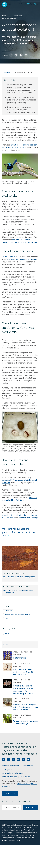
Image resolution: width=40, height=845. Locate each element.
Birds (6, 618)
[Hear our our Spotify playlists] (18, 759)
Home (4, 15)
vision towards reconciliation (18, 839)
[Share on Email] (26, 55)
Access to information (10, 765)
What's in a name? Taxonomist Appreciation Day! (25, 722)
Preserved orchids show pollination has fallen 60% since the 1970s (23, 672)
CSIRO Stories (18, 15)
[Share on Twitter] (16, 55)
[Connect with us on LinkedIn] (13, 759)
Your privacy (25, 776)
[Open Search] (35, 4)
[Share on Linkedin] (21, 55)
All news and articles (9, 18)
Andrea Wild (8, 72)
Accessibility (27, 765)
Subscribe (30, 807)
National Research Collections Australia (17, 615)
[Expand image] (20, 166)
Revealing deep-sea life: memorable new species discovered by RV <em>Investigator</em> (23, 690)
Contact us (10, 793)
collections (8, 611)
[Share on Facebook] (11, 55)
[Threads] (23, 759)
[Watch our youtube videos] (28, 759)
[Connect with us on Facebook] (3, 759)
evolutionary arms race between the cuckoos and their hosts (19, 146)
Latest (6, 645)
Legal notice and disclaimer (12, 773)
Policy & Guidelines (9, 776)
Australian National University (14, 515)
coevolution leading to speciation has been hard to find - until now (19, 241)
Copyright (6, 769)
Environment (9, 633)
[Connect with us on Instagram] (8, 759)
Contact (6, 50)
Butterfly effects (19, 658)
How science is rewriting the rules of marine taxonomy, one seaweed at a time (25, 707)
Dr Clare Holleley (8, 256)
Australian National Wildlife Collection (22, 259)
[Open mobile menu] (28, 4)
